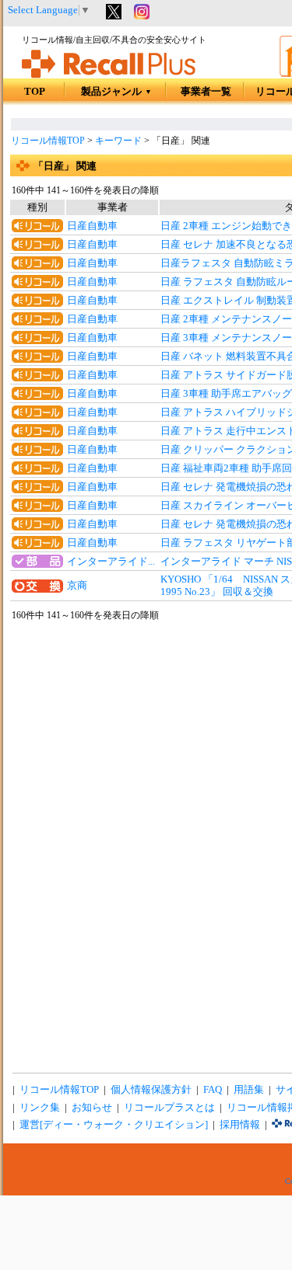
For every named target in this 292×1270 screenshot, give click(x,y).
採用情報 (240, 1124)
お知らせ (92, 1107)
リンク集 (39, 1107)
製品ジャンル (116, 91)
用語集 (249, 1089)
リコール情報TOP (48, 140)
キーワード (118, 140)
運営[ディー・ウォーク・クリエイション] (113, 1124)
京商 (77, 585)
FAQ (212, 1089)
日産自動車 (92, 226)
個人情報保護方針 (151, 1089)
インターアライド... (111, 561)
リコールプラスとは (169, 1107)
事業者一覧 (206, 91)
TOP (34, 91)
